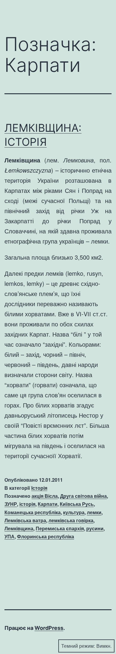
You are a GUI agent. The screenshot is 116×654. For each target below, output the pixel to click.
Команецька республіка (32, 512)
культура (73, 512)
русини (95, 528)
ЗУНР (10, 503)
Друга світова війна (83, 495)
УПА (9, 536)
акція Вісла (45, 495)
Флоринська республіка (45, 536)
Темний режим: (78, 645)
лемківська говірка (70, 520)
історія (27, 503)
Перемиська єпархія (60, 528)
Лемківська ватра (25, 520)
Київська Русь (77, 503)
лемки (94, 512)
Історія (39, 487)
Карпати (47, 503)
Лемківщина (18, 528)
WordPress (49, 628)
